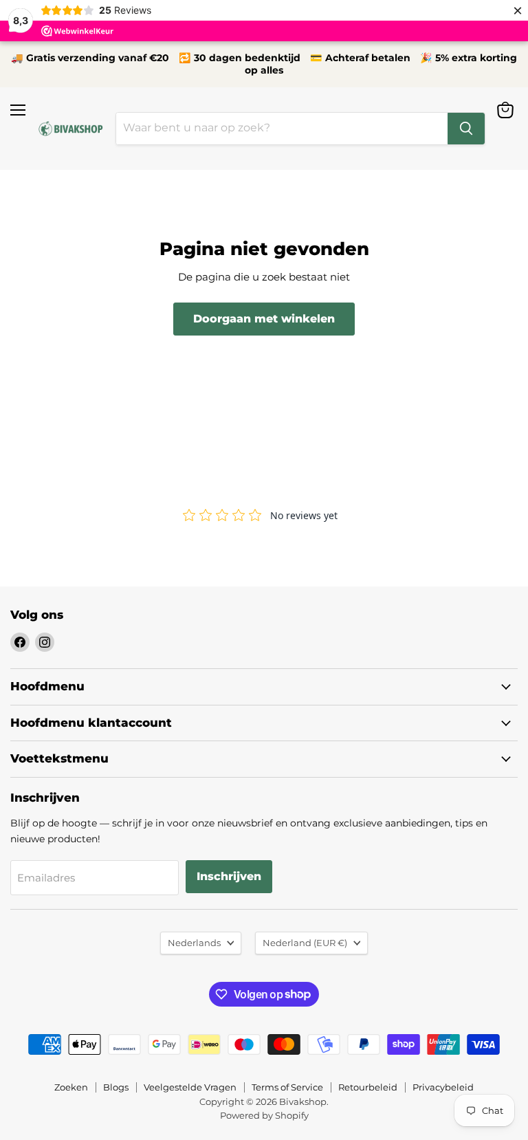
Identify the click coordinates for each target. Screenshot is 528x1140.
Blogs (116, 1087)
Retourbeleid (367, 1087)
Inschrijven (229, 876)
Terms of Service (287, 1087)
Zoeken (71, 1087)
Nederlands (194, 942)
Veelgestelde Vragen (190, 1087)
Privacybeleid (443, 1087)
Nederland (305, 942)
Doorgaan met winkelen (264, 318)
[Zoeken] (466, 128)
